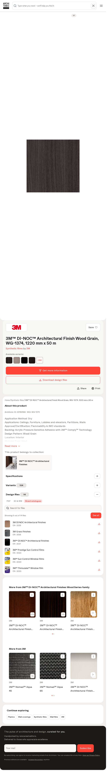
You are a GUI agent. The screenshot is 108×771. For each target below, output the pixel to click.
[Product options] (32, 595)
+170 (32, 614)
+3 (63, 676)
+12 (63, 614)
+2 (32, 676)
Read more (11, 446)
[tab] (8, 501)
